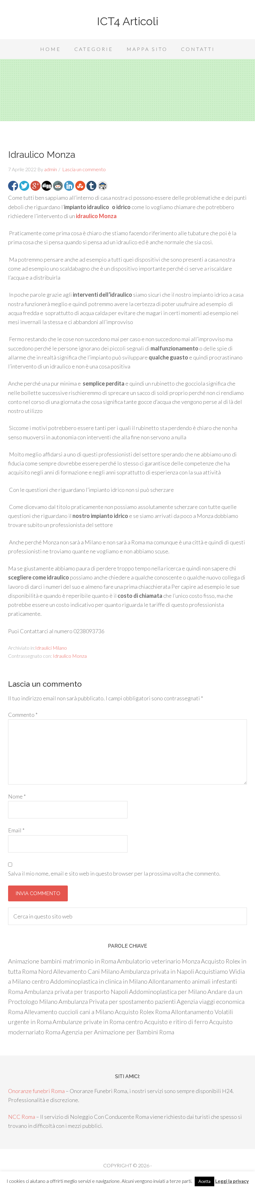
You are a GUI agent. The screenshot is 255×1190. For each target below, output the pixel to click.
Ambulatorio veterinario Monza (158, 961)
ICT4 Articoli (127, 21)
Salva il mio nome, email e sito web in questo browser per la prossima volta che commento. (114, 873)
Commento (23, 714)
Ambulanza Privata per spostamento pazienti (117, 1001)
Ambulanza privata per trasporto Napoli (76, 991)
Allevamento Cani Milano (86, 971)
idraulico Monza (96, 216)
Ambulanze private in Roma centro (98, 1021)
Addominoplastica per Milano (167, 991)
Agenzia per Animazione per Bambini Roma (117, 1032)
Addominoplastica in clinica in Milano (98, 981)
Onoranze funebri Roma (36, 1090)
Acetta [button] (204, 1181)
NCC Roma (21, 1116)
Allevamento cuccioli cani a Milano (69, 1011)
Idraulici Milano (51, 648)
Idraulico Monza (70, 656)
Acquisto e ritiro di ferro (176, 1021)
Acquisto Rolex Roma (142, 1011)
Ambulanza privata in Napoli (157, 971)
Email (16, 830)
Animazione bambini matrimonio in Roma (62, 961)
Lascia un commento (84, 169)
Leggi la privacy (232, 1181)
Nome (17, 796)
